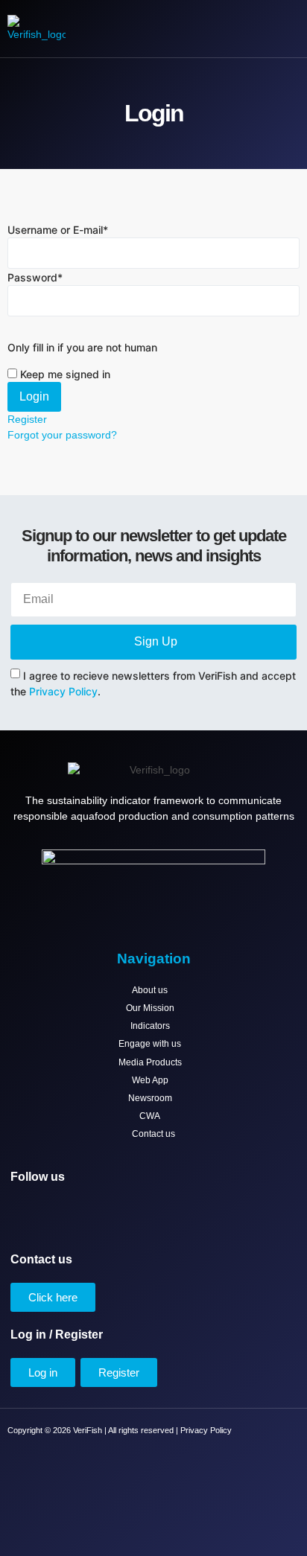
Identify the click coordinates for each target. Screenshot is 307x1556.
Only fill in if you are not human (82, 347)
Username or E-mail (57, 229)
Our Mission (150, 1008)
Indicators (150, 1026)
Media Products (150, 1062)
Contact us (153, 1134)
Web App (150, 1080)
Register (27, 419)
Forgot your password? (62, 435)
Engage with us (149, 1044)
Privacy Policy (63, 691)
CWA (149, 1116)
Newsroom (150, 1098)
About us (150, 990)
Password (35, 277)
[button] (258, 29)
